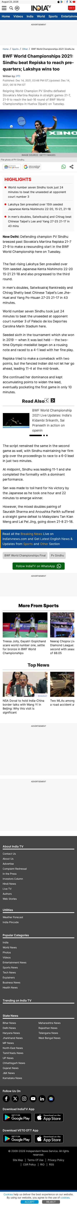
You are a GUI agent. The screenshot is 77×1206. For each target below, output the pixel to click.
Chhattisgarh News (14, 1062)
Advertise (8, 863)
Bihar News (9, 1022)
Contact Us (9, 853)
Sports (53, 16)
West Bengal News (49, 1037)
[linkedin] (42, 1098)
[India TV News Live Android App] (17, 1117)
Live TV (7, 888)
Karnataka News (12, 1078)
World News (10, 947)
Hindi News (9, 883)
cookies (65, 1197)
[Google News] (12, 167)
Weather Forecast (13, 917)
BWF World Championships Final (25, 555)
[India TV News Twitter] (70, 2)
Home (6, 16)
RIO (42, 1164)
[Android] (62, 2)
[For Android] (17, 1138)
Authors (7, 893)
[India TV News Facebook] (67, 2)
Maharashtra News (49, 1022)
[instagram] (24, 1098)
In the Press (9, 873)
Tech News (9, 972)
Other (25, 49)
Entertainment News (14, 962)
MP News (8, 1042)
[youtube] (33, 1098)
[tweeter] (15, 1098)
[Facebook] (6, 1098)
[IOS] (58, 2)
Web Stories (10, 898)
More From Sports (38, 605)
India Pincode (11, 922)
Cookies (8, 1194)
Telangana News (48, 1032)
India (30, 16)
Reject (51, 1201)
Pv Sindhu (57, 555)
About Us (8, 858)
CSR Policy (29, 1164)
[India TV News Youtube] (74, 2)
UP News (8, 1057)
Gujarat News (10, 1067)
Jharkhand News (13, 1037)
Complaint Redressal (15, 868)
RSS (51, 1164)
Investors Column (13, 878)
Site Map (18, 1159)
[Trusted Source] (32, 167)
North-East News (13, 1047)
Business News (11, 982)
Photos (7, 952)
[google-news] (51, 1098)
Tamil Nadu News (13, 1052)
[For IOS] (48, 1138)
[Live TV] (71, 8)
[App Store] (48, 1117)
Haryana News (11, 1032)
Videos (18, 16)
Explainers (9, 977)
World (41, 16)
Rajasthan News (47, 1027)
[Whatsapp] (63, 167)
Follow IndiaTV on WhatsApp (35, 566)
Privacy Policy (56, 1159)
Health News (10, 987)
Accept (30, 1201)
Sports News (10, 967)
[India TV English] (41, 8)
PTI (18, 76)
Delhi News (9, 1027)
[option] (38, 420)
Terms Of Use (35, 1159)
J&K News (9, 1073)
